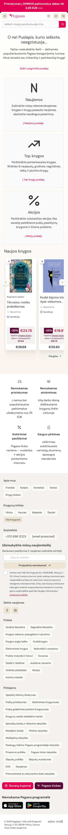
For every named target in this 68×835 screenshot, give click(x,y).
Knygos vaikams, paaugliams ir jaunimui (28, 634)
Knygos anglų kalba (16, 641)
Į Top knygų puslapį (33, 179)
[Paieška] (62, 24)
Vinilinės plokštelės (16, 670)
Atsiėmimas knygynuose (45, 702)
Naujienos (21, 766)
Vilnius (9, 512)
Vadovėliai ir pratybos (45, 648)
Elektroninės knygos (17, 648)
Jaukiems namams (40, 663)
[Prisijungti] (56, 16)
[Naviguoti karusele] (5, 282)
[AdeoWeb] (55, 821)
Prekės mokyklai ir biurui (19, 655)
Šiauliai (51, 512)
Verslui (53, 487)
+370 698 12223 (16, 536)
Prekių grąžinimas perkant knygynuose (27, 709)
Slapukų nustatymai (40, 759)
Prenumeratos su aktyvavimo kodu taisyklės (30, 773)
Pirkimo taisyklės (38, 730)
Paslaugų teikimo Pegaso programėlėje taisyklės (32, 745)
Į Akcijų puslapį (33, 236)
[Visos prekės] (4, 16)
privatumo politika (19, 594)
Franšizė (10, 487)
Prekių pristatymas (16, 702)
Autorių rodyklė (14, 677)
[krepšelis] (63, 16)
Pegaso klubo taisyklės (43, 752)
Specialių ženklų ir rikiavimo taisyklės (26, 723)
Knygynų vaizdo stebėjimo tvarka (24, 716)
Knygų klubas (13, 494)
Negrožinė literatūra (41, 627)
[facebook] (6, 610)
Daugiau (53, 356)
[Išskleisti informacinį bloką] (48, 16)
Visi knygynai (13, 519)
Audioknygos (40, 641)
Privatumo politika (15, 752)
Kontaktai (39, 487)
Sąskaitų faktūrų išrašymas (21, 695)
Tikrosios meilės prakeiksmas (18, 304)
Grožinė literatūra (15, 627)
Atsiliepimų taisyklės (17, 737)
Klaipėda (37, 512)
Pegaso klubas (51, 785)
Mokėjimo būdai (14, 730)
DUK (8, 766)
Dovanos (43, 655)
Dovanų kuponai (20, 785)
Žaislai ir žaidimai (15, 663)
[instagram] (15, 610)
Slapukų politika (14, 759)
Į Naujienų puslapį (33, 123)
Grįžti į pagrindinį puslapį (34, 68)
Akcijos (36, 670)
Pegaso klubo (24, 335)
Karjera (24, 487)
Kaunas (22, 512)
